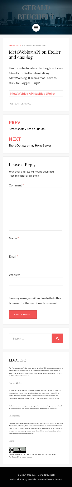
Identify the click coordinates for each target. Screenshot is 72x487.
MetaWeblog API (22, 93)
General (26, 103)
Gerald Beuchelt (36, 12)
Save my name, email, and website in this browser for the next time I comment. (35, 300)
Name (14, 238)
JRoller (50, 93)
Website (14, 274)
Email (13, 256)
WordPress (56, 479)
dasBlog (39, 93)
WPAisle (31, 479)
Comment (16, 185)
